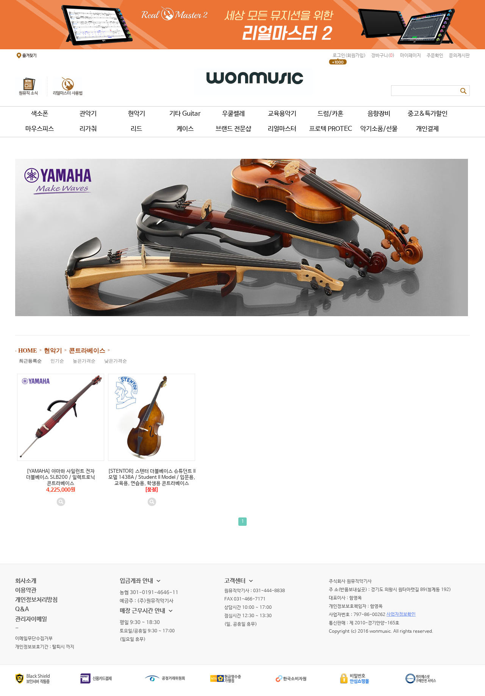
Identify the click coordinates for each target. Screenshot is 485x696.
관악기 (88, 114)
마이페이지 (410, 55)
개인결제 (427, 129)
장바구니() (382, 55)
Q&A (22, 609)
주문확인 (435, 55)
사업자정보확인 (401, 614)
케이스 (185, 129)
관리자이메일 (31, 619)
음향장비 (379, 114)
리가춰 (88, 129)
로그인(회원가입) (349, 55)
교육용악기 (282, 114)
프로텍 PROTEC (330, 129)
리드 (136, 129)
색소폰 (39, 114)
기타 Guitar (185, 114)
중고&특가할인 (427, 114)
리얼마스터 (282, 129)
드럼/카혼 (330, 114)
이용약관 (25, 590)
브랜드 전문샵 (233, 129)
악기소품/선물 (378, 129)
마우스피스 (39, 129)
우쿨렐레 (233, 114)
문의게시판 (459, 55)
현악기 (136, 114)
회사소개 (25, 581)
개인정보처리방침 (36, 600)
